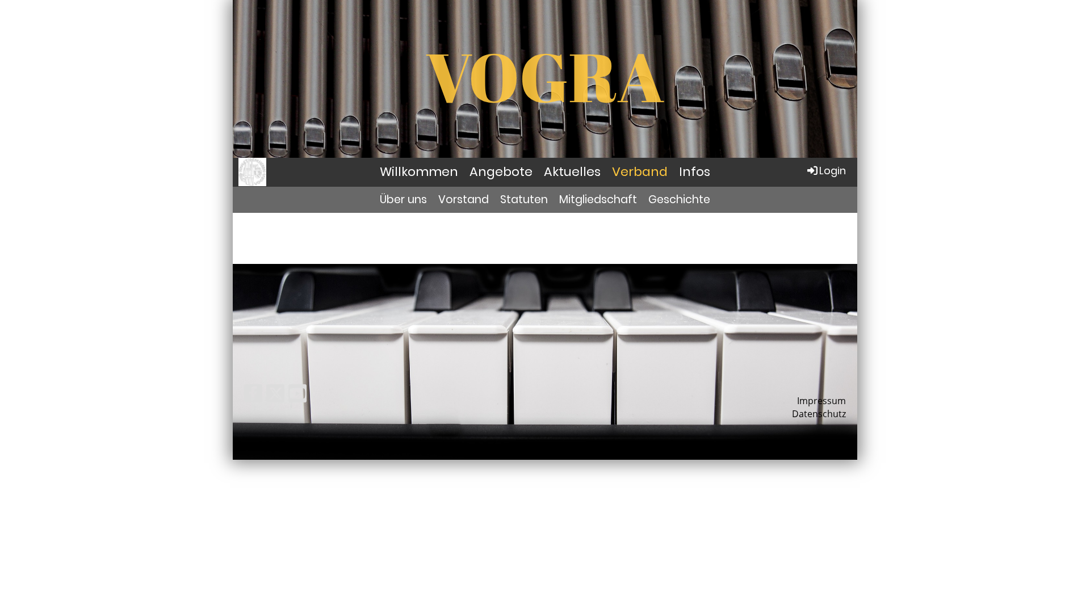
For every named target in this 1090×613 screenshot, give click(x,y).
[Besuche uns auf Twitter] (275, 395)
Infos (694, 171)
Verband (640, 171)
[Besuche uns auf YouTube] (297, 395)
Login (832, 170)
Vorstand (463, 199)
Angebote (501, 171)
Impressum (821, 400)
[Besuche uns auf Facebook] (253, 395)
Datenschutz (819, 414)
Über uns (403, 199)
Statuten (524, 199)
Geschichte (679, 199)
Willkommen (419, 171)
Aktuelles (572, 171)
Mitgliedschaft (598, 199)
